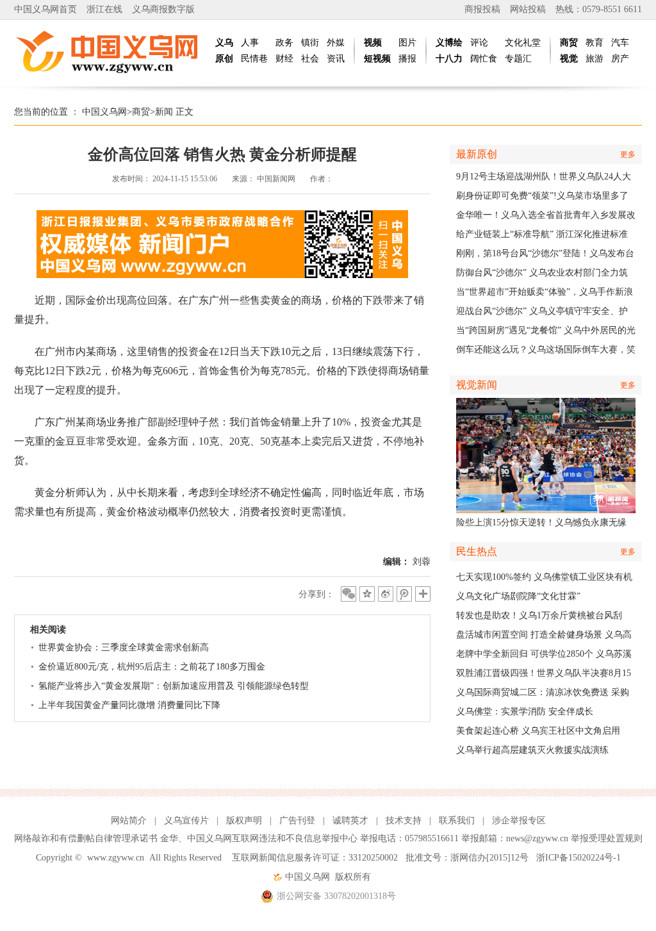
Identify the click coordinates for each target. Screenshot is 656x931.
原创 (224, 58)
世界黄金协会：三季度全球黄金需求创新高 (123, 647)
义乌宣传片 (186, 820)
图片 (407, 42)
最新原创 (476, 154)
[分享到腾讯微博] (404, 594)
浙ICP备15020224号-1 (578, 857)
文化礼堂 (523, 42)
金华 (169, 838)
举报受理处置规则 (607, 838)
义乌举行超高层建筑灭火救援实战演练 (532, 750)
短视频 (377, 58)
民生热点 (476, 551)
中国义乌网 (104, 112)
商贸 (569, 42)
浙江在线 (104, 9)
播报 (407, 58)
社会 (310, 58)
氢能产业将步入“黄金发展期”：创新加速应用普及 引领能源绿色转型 (173, 686)
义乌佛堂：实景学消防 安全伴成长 (524, 711)
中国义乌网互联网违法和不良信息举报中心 (272, 838)
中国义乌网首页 (45, 9)
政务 (284, 42)
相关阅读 (48, 629)
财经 (284, 58)
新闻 (164, 112)
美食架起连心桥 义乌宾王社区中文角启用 (538, 731)
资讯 (336, 58)
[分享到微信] (348, 594)
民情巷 (254, 58)
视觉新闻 (476, 384)
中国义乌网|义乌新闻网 (110, 51)
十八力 (449, 58)
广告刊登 (297, 820)
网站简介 (129, 820)
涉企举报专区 (519, 820)
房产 (620, 58)
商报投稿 (482, 9)
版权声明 (244, 820)
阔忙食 (483, 58)
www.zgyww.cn (115, 857)
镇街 (310, 42)
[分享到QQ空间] (367, 594)
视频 (373, 42)
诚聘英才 (350, 820)
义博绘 (449, 42)
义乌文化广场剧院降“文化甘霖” (518, 596)
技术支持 (404, 820)
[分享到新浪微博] (385, 594)
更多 (628, 154)
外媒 (336, 42)
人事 (250, 42)
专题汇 (518, 58)
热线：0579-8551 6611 (598, 9)
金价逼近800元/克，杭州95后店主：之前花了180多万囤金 (151, 666)
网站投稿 (528, 9)
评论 (479, 42)
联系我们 (457, 820)
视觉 (569, 58)
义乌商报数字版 (163, 9)
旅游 (594, 58)
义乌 (224, 42)
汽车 (620, 42)
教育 (594, 42)
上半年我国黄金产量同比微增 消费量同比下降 (129, 705)
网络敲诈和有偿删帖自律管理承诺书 (86, 838)
